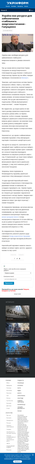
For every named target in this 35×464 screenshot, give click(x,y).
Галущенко (21, 254)
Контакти (9, 418)
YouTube (13, 290)
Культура (9, 403)
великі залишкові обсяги (10, 217)
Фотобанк (13, 6)
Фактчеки (9, 393)
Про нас (9, 415)
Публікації (21, 383)
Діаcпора (9, 405)
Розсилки (9, 450)
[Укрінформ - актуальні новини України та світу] (17, 3)
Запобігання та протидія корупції (11, 432)
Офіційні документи (21, 407)
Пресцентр (20, 6)
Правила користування (10, 426)
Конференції (21, 404)
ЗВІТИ (8, 443)
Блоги (19, 393)
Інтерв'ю (20, 385)
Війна (8, 383)
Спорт (8, 408)
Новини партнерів (21, 401)
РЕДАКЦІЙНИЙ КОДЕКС (10, 446)
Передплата (10, 420)
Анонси (26, 6)
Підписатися (9, 283)
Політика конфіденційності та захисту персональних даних (11, 438)
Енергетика (13, 254)
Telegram (26, 289)
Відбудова (9, 385)
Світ (8, 395)
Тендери (9, 429)
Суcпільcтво (10, 400)
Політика (9, 388)
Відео (19, 390)
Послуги (8, 6)
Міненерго (24, 78)
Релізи (19, 411)
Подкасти (21, 380)
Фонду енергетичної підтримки (19, 236)
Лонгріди (20, 398)
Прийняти (17, 461)
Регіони (8, 398)
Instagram (5, 290)
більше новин (17, 294)
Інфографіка (21, 395)
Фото (19, 388)
